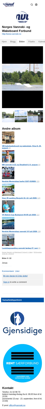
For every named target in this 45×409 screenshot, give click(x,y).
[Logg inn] (36, 4)
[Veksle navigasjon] (40, 4)
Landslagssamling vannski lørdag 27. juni (21, 248)
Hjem (4, 42)
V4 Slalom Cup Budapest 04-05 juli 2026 (21, 215)
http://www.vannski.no (11, 34)
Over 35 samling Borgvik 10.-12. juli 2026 (21, 198)
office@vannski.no (17, 405)
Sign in (6, 282)
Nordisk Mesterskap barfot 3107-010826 (21, 181)
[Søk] (32, 4)
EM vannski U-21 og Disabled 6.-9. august (21, 165)
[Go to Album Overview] (8, 137)
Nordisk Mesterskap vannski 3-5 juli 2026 (21, 231)
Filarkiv (31, 42)
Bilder (22, 42)
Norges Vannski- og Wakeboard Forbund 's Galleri (17, 252)
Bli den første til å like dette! (15, 276)
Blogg (13, 42)
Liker (17, 271)
